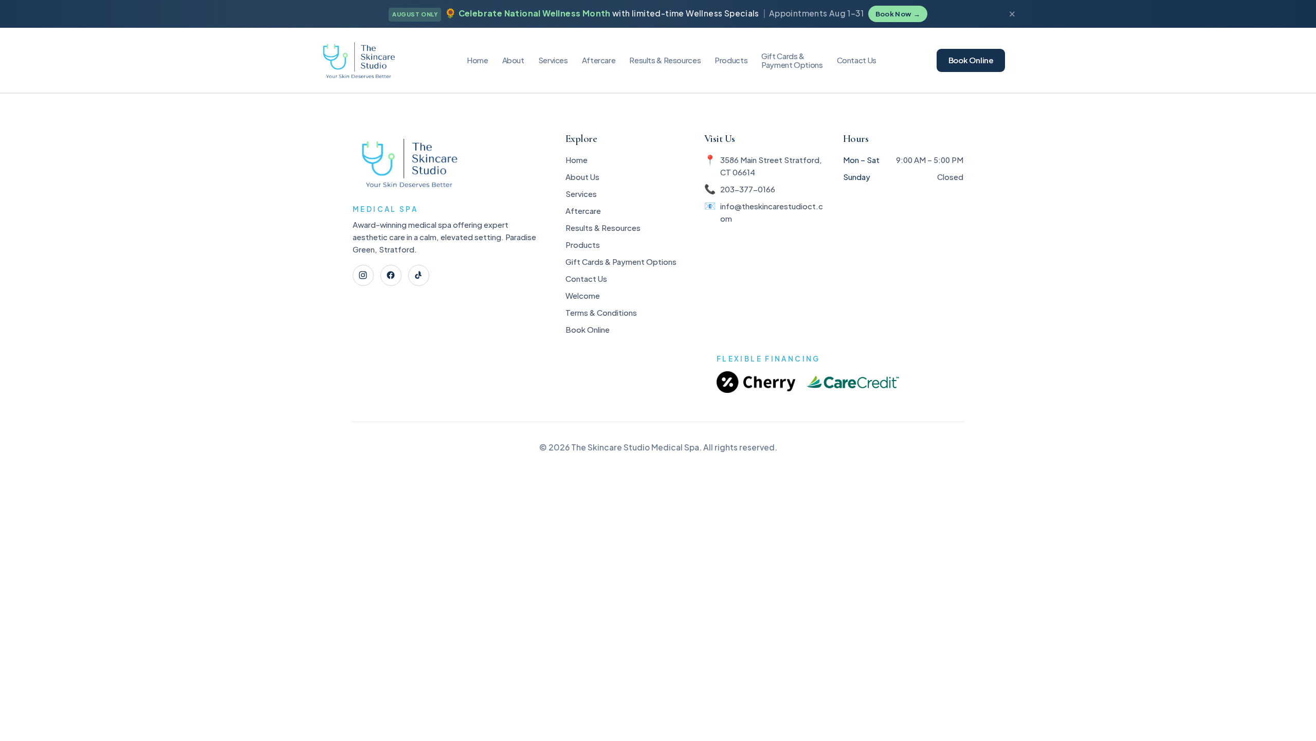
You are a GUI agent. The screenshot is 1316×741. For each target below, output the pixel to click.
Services (553, 60)
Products (731, 60)
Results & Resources (603, 227)
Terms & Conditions (601, 312)
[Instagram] (363, 275)
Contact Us (856, 60)
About (513, 60)
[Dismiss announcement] (1012, 14)
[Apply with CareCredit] (853, 382)
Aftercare (599, 60)
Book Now (897, 14)
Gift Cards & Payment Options (621, 261)
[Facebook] (390, 275)
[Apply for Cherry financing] (756, 382)
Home (477, 60)
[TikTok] (418, 275)
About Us (582, 177)
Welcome (582, 295)
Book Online (971, 60)
